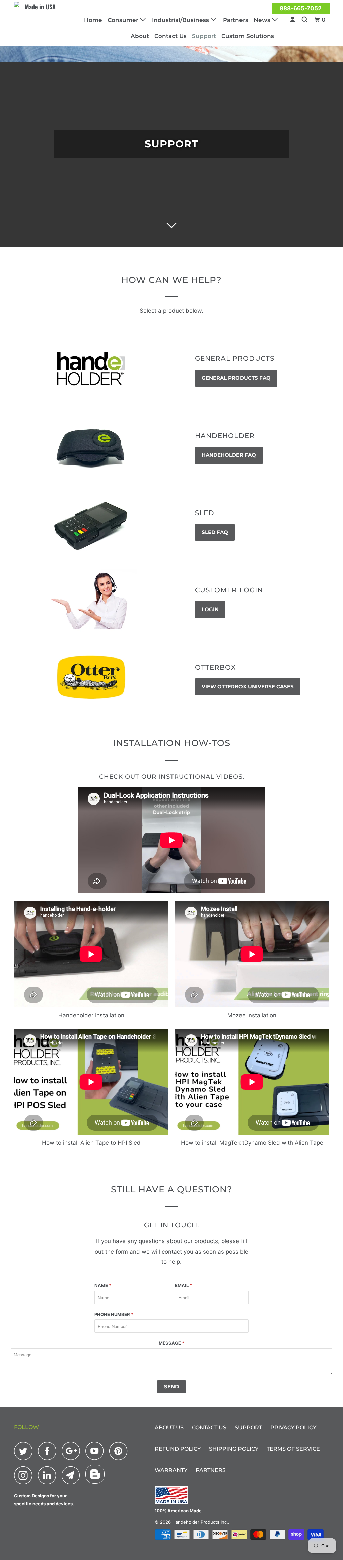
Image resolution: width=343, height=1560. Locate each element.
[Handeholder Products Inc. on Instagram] (25, 1475)
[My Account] (293, 20)
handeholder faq (229, 455)
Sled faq (215, 532)
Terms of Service (293, 1449)
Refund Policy (178, 1449)
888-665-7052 (301, 8)
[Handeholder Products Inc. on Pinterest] (120, 1451)
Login (210, 609)
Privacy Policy (293, 1427)
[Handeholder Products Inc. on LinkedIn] (49, 1475)
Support (204, 36)
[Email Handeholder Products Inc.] (73, 1475)
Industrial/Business (181, 20)
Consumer (124, 20)
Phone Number (113, 1314)
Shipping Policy (233, 1449)
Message (171, 1343)
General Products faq (236, 378)
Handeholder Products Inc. (200, 1522)
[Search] (305, 20)
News (263, 20)
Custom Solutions (247, 36)
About (140, 36)
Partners (235, 20)
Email (183, 1285)
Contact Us (170, 36)
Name (102, 1285)
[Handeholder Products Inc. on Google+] (73, 1451)
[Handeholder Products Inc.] (41, 12)
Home (93, 20)
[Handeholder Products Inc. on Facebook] (49, 1451)
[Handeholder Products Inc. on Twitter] (25, 1451)
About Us (169, 1427)
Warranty (171, 1470)
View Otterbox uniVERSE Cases (248, 686)
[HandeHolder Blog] (95, 1474)
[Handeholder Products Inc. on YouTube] (96, 1451)
